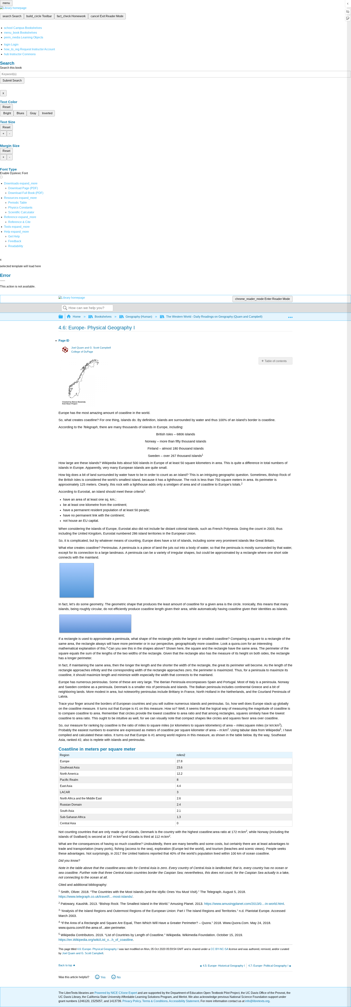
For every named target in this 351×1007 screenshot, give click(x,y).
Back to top (65, 965)
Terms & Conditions (155, 1001)
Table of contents (276, 361)
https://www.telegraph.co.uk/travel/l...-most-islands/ (95, 896)
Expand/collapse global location (290, 315)
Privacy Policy (131, 1001)
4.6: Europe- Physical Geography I (97, 949)
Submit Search (12, 80)
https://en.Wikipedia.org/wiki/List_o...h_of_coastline (95, 940)
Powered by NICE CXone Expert (116, 992)
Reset (6, 107)
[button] (14, 241)
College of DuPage (82, 351)
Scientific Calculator (21, 212)
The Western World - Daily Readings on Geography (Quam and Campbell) (214, 316)
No (119, 977)
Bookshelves (103, 316)
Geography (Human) (139, 316)
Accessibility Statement (184, 1001)
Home (76, 316)
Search (65, 308)
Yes (103, 977)
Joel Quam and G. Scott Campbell (91, 347)
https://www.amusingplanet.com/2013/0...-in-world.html (244, 904)
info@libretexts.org (256, 1001)
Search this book (11, 67)
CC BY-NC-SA (220, 949)
